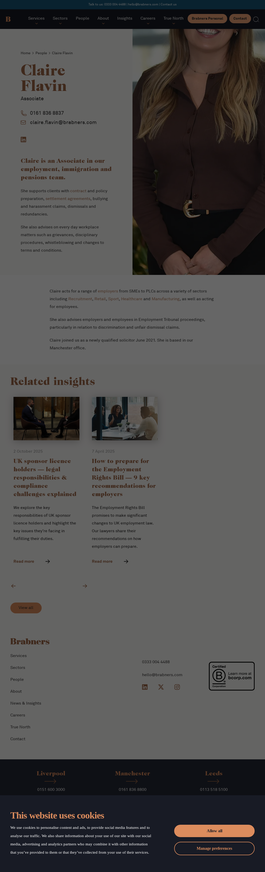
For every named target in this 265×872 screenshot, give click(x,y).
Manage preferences (214, 848)
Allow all (214, 831)
